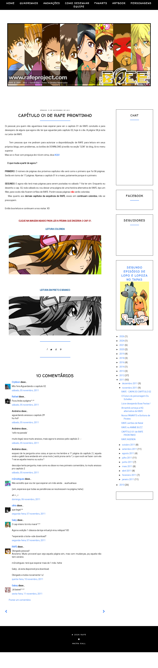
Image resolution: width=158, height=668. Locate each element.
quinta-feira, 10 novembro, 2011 (27, 579)
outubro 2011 (129, 444)
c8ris (14, 505)
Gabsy (15, 585)
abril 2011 (127, 470)
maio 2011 (127, 466)
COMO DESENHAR (77, 3)
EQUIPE (79, 6)
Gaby (14, 520)
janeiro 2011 (128, 479)
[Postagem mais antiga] (104, 611)
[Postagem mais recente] (6, 611)
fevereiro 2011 (129, 475)
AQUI (56, 155)
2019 (122, 353)
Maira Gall (79, 643)
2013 (122, 371)
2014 (122, 366)
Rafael (15, 396)
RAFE (14, 546)
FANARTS (100, 3)
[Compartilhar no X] (51, 348)
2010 (122, 485)
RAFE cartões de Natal (132, 423)
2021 (122, 345)
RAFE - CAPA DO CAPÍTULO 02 (136, 391)
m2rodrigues (18, 479)
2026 (122, 336)
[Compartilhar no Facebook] (56, 348)
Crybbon (16, 382)
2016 (122, 362)
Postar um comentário (20, 600)
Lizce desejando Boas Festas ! (135, 403)
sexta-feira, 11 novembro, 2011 (27, 593)
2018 (122, 358)
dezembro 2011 (130, 383)
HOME (10, 3)
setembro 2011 (129, 449)
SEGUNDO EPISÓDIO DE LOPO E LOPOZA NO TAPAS (134, 273)
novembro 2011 (130, 388)
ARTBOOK (119, 3)
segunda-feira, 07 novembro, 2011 (29, 513)
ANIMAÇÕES (51, 3)
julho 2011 (127, 457)
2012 (122, 375)
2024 (122, 340)
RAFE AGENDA (128, 439)
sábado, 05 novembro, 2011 (25, 390)
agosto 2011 (128, 453)
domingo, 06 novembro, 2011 (26, 499)
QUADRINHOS (29, 3)
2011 (122, 379)
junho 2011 (127, 462)
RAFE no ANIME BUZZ (132, 427)
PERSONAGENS (141, 3)
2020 (122, 349)
